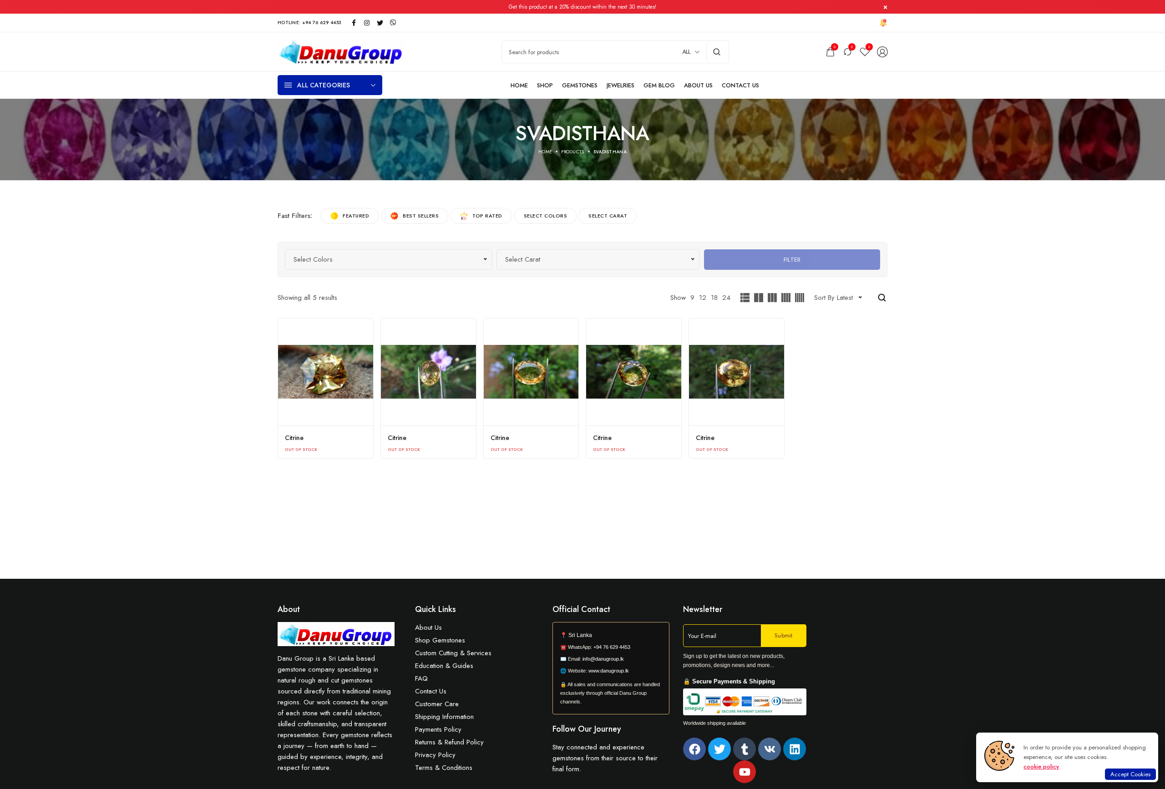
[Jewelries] (620, 85)
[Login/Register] (882, 51)
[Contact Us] (740, 85)
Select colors (545, 215)
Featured (356, 215)
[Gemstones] (580, 85)
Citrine (294, 437)
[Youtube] (744, 771)
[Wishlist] (865, 51)
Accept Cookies (1130, 774)
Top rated (487, 215)
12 (702, 298)
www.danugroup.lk (608, 670)
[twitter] (380, 22)
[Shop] (545, 85)
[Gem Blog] (659, 85)
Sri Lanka (580, 635)
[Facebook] (694, 749)
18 (714, 298)
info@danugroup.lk (603, 659)
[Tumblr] (744, 749)
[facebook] (353, 22)
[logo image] (341, 51)
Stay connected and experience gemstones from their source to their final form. (605, 758)
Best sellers (421, 215)
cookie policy (1041, 766)
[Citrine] (325, 372)
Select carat (607, 215)
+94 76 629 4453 (611, 647)
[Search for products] (717, 51)
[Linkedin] (794, 749)
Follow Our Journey (586, 729)
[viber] (393, 22)
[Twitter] (719, 749)
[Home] (519, 85)
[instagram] (366, 22)
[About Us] (698, 85)
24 (726, 298)
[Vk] (769, 749)
